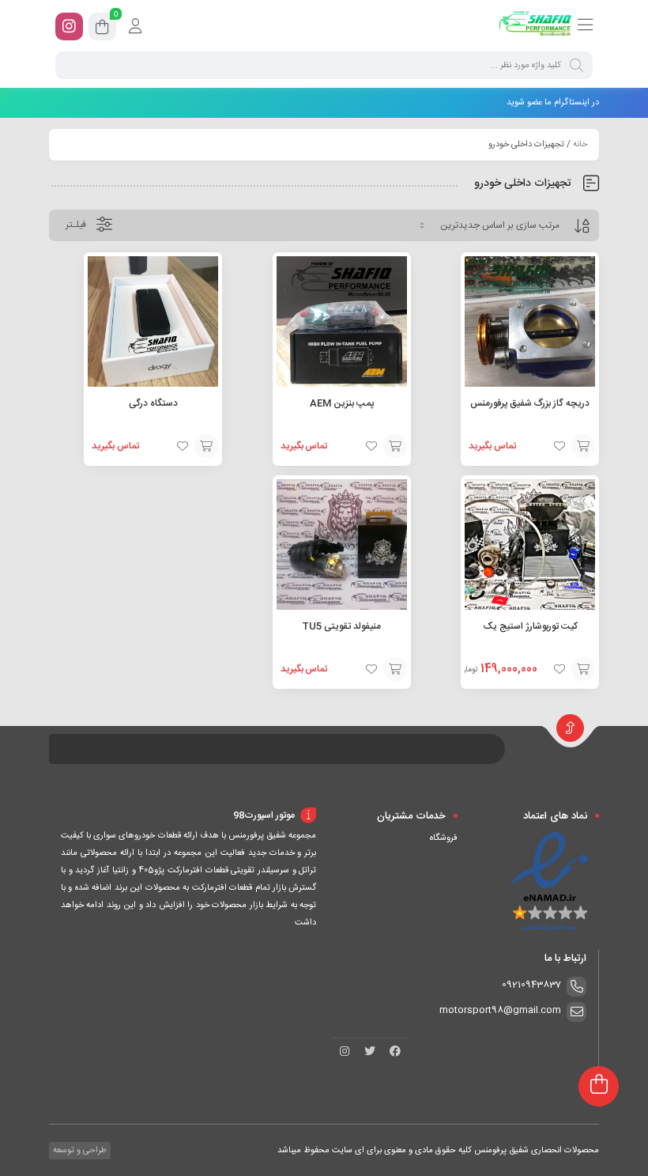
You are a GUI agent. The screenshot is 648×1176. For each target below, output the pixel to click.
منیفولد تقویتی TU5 (341, 626)
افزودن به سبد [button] (583, 669)
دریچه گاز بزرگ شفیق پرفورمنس (530, 403)
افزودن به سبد (583, 446)
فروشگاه (444, 838)
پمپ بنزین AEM (342, 403)
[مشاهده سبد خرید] (102, 29)
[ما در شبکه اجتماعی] (69, 26)
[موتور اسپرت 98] (535, 26)
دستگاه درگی (153, 403)
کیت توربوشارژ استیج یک (530, 626)
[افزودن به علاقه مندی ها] (559, 446)
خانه (580, 145)
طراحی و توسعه (79, 1151)
